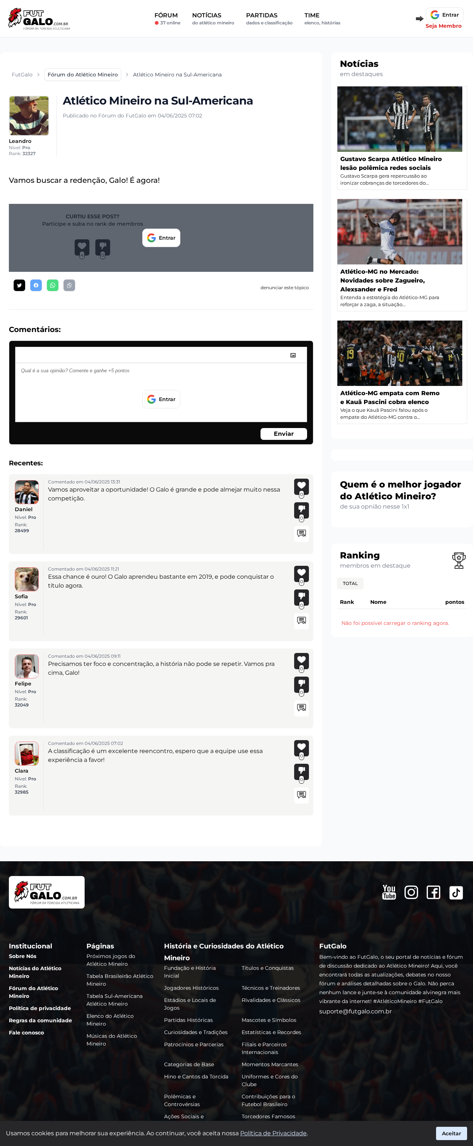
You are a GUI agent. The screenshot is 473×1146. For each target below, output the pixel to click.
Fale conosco (26, 1032)
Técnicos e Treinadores (271, 988)
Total (350, 583)
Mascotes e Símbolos (269, 1020)
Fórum (167, 18)
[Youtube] (389, 892)
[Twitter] (456, 893)
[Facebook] (433, 892)
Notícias (213, 18)
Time (322, 18)
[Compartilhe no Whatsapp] (53, 285)
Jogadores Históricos (191, 988)
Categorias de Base (189, 1064)
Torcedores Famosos (268, 1116)
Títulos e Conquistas (268, 968)
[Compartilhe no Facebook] (36, 285)
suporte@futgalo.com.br (355, 1011)
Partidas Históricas (188, 1020)
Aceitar (451, 1133)
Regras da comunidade (40, 1020)
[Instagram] (411, 892)
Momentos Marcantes (270, 1064)
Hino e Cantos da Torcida (196, 1076)
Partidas (269, 18)
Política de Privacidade (273, 1133)
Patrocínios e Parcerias (194, 1044)
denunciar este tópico (285, 287)
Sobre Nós (22, 956)
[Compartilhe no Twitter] (19, 285)
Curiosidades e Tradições (196, 1032)
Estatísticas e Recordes (271, 1032)
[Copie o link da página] (69, 285)
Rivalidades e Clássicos (271, 1000)
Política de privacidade (40, 1008)
